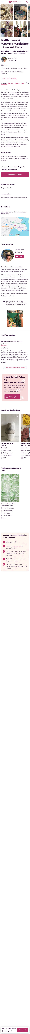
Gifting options (12, 397)
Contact (19, 256)
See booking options (15, 174)
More (22, 83)
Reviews (10, 83)
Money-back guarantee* (13, 546)
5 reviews (4, 345)
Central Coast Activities (9, 78)
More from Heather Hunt (10, 410)
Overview (4, 83)
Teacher (17, 83)
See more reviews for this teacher (15, 367)
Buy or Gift (22, 1030)
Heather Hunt (12, 58)
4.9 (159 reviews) (10, 1028)
